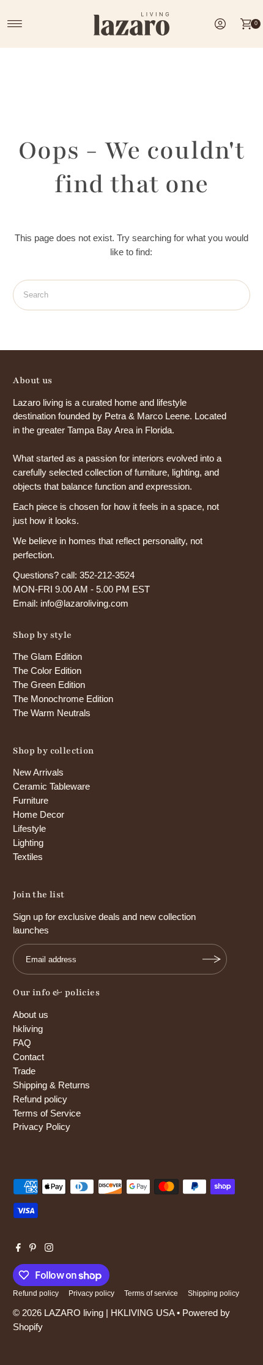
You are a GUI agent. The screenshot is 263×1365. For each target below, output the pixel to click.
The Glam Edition (47, 656)
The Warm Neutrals (52, 713)
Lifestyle (29, 828)
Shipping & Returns (51, 1085)
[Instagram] (49, 1249)
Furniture (30, 800)
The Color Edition (47, 670)
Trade (24, 1071)
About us (30, 1014)
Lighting (28, 842)
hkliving (28, 1028)
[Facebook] (18, 1249)
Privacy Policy (41, 1126)
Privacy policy (91, 1293)
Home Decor (38, 814)
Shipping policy (213, 1293)
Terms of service (151, 1293)
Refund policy (40, 1099)
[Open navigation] (15, 24)
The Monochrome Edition (63, 699)
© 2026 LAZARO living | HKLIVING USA (93, 1312)
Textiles (28, 856)
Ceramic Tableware (51, 786)
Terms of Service (47, 1113)
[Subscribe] (211, 959)
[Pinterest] (32, 1249)
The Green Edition (49, 684)
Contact (28, 1057)
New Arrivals (38, 772)
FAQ (22, 1043)
